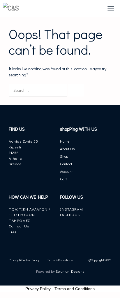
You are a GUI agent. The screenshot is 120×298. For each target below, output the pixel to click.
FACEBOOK (70, 214)
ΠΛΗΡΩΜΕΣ (19, 220)
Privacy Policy (38, 288)
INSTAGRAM (71, 209)
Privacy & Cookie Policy (24, 260)
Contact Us (19, 225)
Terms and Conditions (74, 288)
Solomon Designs (69, 271)
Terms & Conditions (60, 260)
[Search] (76, 90)
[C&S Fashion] (16, 8)
